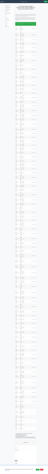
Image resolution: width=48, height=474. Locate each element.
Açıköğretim (6, 11)
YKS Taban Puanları (7, 26)
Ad (15, 445)
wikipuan (2, 1)
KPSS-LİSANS (6, 17)
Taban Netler (6, 25)
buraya (6, 470)
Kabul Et (38, 469)
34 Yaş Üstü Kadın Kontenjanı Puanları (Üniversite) (8, 9)
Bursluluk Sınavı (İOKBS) (7, 12)
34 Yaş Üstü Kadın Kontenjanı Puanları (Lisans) (8, 5)
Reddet (42, 469)
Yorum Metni (16, 450)
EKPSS (5, 16)
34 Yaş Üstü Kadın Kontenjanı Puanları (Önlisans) (8, 7)
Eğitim (5, 15)
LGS (5, 21)
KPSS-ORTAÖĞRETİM (7, 20)
